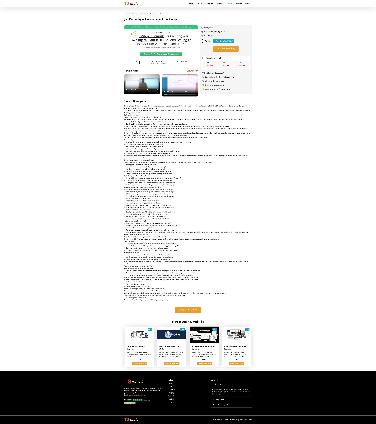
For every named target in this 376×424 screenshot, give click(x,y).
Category (220, 3)
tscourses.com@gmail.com (137, 395)
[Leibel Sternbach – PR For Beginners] (139, 342)
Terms (226, 420)
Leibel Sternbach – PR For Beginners (136, 347)
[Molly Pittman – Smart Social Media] (171, 342)
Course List (209, 3)
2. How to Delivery (219, 399)
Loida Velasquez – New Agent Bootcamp (235, 347)
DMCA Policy (217, 420)
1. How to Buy (217, 384)
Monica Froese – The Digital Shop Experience (204, 347)
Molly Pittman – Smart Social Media (169, 347)
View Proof (192, 70)
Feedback (239, 3)
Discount (229, 3)
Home (191, 3)
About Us (199, 3)
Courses (134, 14)
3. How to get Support (220, 405)
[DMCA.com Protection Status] (130, 404)
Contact (247, 3)
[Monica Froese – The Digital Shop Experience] (204, 342)
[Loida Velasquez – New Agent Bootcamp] (236, 342)
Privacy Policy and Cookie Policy (241, 420)
